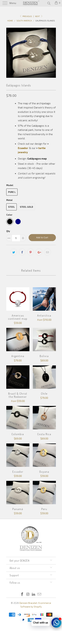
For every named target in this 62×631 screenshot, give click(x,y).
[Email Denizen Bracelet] (39, 594)
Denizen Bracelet (28, 602)
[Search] (48, 3)
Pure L (12, 192)
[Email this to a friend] (47, 251)
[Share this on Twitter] (13, 251)
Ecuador (23, 147)
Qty (8, 231)
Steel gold (26, 207)
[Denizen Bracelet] (31, 3)
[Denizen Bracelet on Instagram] (27, 594)
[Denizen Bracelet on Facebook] (22, 594)
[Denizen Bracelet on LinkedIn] (33, 594)
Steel (11, 207)
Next (37, 16)
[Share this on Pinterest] (30, 251)
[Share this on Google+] (39, 251)
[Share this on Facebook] (22, 251)
